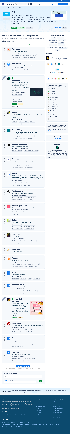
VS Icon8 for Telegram (55, 119)
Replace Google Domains (58, 415)
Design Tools (22, 422)
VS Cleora (52, 93)
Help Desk (7, 424)
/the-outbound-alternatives (10, 189)
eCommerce (35, 424)
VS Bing (52, 114)
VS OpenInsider (54, 97)
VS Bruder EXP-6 (54, 117)
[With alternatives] (6, 14)
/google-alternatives (8, 171)
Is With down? (57, 138)
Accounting (28, 424)
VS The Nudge (53, 95)
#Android (19, 44)
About (25, 414)
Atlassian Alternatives (57, 408)
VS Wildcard (53, 102)
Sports (56, 47)
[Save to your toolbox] (6, 19)
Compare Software (40, 404)
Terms (17, 430)
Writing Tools (45, 424)
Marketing (21, 424)
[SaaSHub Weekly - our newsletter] (28, 4)
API (28, 414)
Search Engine (61, 45)
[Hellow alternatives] (8, 220)
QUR (9, 338)
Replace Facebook (57, 404)
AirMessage (40, 19)
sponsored (34, 392)
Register (62, 0)
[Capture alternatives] (8, 112)
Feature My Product (52, 4)
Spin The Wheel (45, 430)
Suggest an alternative (23, 366)
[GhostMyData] (8, 78)
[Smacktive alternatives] (8, 249)
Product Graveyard (57, 410)
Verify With (58, 27)
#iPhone (4, 44)
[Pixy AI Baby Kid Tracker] (8, 299)
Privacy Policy (11, 430)
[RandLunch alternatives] (8, 323)
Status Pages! (39, 408)
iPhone (57, 50)
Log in (5, 380)
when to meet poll (60, 430)
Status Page (29, 27)
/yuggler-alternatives (8, 256)
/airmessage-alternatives (9, 62)
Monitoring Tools (6, 426)
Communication (60, 37)
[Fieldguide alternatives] (8, 235)
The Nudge (33, 19)
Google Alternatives (57, 406)
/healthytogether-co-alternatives (11, 142)
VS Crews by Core (54, 106)
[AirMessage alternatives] (8, 64)
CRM (3, 424)
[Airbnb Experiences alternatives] (8, 206)
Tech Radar (55, 401)
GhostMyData (56, 150)
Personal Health (53, 45)
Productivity (15, 424)
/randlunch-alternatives (9, 321)
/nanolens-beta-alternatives (10, 283)
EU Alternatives (56, 128)
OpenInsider (15, 23)
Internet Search (54, 42)
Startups (18, 0)
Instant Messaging (61, 40)
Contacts (15, 414)
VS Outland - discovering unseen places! (57, 111)
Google (51, 21)
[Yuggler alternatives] (8, 258)
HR (40, 424)
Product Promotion (7, 414)
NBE (9, 285)
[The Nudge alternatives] (8, 49)
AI (2, 422)
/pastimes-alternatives (8, 157)
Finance (13, 426)
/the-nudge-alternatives (9, 47)
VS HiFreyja (53, 108)
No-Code (6, 422)
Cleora (56, 21)
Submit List (38, 412)
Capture (13, 21)
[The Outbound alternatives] (8, 191)
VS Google (52, 91)
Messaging (61, 42)
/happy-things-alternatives (9, 128)
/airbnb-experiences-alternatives (11, 204)
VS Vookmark (53, 104)
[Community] (31, 4)
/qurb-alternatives (7, 336)
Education (19, 426)
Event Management (53, 40)
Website (14, 27)
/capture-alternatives (8, 110)
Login (67, 0)
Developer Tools (14, 422)
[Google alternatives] (8, 174)
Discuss (20, 414)
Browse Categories (40, 401)
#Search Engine (28, 44)
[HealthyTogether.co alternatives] (8, 145)
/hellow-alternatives (8, 218)
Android (53, 37)
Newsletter (38, 415)
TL (9, 352)
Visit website (14, 317)
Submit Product (63, 4)
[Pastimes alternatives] (8, 159)
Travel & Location (63, 47)
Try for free (14, 104)
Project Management (55, 424)
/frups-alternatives (7, 270)
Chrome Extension (40, 406)
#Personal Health (11, 44)
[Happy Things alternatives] (8, 130)
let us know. (50, 130)
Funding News (39, 410)
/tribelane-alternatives (8, 350)
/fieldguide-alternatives (9, 233)
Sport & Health (50, 47)
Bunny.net (30, 430)
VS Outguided (53, 100)
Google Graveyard (57, 412)
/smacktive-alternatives (9, 247)
